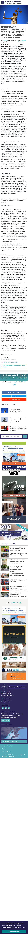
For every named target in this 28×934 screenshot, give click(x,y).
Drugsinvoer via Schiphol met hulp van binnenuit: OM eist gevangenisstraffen (17, 419)
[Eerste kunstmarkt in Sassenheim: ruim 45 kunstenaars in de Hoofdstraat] (4, 595)
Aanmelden (5, 720)
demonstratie (14, 362)
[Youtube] (5, 708)
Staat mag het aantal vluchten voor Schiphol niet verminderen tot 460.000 (18, 428)
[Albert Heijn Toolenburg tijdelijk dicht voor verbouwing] (4, 555)
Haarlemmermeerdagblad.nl (13, 2)
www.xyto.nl (6, 702)
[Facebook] (2, 708)
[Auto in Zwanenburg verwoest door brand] (4, 582)
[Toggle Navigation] (25, 2)
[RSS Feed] (8, 708)
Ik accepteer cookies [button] (14, 931)
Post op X (15, 396)
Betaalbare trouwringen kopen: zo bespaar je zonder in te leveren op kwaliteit (18, 561)
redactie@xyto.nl (7, 700)
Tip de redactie (15, 399)
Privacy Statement (6, 751)
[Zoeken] (25, 436)
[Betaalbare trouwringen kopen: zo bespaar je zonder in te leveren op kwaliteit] (4, 562)
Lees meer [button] (22, 927)
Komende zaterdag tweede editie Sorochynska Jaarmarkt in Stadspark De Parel (18, 548)
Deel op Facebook (15, 392)
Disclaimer (4, 748)
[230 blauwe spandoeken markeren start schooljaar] (4, 575)
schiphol (4, 362)
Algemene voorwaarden (7, 746)
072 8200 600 (7, 698)
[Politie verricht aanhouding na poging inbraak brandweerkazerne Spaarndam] (4, 588)
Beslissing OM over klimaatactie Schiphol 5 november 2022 (16, 411)
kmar (8, 362)
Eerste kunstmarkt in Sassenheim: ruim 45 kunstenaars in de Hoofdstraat (18, 594)
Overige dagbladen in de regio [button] (10, 741)
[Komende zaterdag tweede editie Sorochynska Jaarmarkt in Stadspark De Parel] (4, 549)
